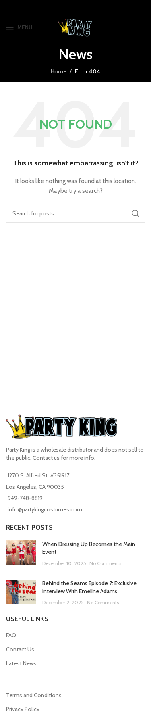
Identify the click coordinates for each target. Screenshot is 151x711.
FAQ (11, 635)
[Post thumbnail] (21, 553)
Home (58, 71)
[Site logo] (75, 26)
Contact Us (20, 649)
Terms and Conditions (34, 695)
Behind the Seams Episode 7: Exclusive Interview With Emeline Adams (89, 587)
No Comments (105, 563)
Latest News (21, 663)
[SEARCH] (135, 213)
